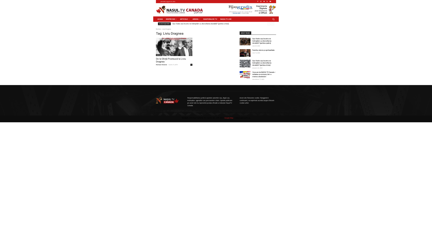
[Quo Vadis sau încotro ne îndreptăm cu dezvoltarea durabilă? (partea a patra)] (245, 41)
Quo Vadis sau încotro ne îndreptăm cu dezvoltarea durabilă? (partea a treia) (261, 63)
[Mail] (264, 1)
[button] (273, 19)
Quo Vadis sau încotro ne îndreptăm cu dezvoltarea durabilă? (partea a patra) (202, 24)
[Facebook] (257, 1)
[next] (272, 23)
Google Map (228, 118)
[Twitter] (267, 1)
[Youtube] (270, 1)
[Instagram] (261, 1)
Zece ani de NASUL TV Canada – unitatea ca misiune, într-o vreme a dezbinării (264, 74)
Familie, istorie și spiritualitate (263, 50)
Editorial (159, 55)
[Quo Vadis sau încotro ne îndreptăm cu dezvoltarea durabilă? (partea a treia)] (245, 63)
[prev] (269, 23)
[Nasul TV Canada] (179, 10)
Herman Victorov (161, 64)
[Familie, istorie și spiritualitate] (245, 53)
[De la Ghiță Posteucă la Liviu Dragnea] (174, 47)
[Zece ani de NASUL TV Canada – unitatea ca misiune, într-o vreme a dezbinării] (245, 75)
